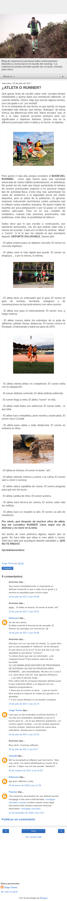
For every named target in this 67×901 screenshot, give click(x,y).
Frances (13, 792)
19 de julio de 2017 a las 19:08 (24, 596)
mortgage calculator (31, 808)
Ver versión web (33, 837)
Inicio (33, 831)
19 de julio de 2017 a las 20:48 (24, 632)
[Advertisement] (33, 8)
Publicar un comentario (18, 819)
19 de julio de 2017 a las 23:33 (24, 734)
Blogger (44, 898)
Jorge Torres (15, 710)
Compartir (7, 568)
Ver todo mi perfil (9, 891)
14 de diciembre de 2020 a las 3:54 (26, 813)
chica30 (13, 756)
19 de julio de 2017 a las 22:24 (24, 704)
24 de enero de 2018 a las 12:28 (25, 785)
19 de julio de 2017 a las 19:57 (24, 611)
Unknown (14, 618)
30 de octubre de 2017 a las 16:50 (26, 770)
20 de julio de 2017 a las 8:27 (23, 749)
